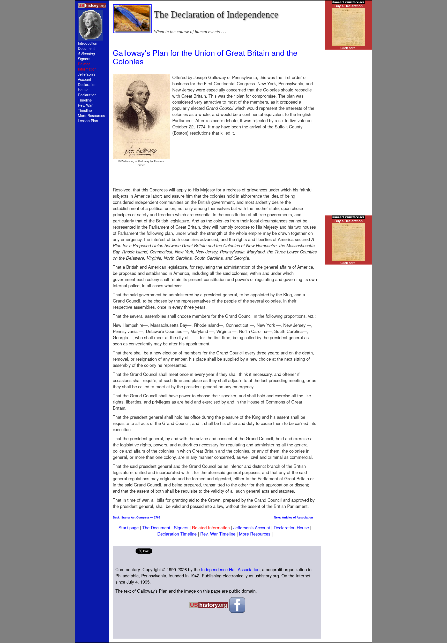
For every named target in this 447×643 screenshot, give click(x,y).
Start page (128, 527)
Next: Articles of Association (293, 517)
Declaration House (87, 87)
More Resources (91, 115)
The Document (156, 527)
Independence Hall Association (230, 569)
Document (86, 48)
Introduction (87, 43)
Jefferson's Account (86, 77)
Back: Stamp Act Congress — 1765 (136, 517)
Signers (84, 58)
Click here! (348, 48)
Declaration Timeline (87, 97)
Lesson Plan (88, 120)
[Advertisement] (92, 214)
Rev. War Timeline (85, 108)
